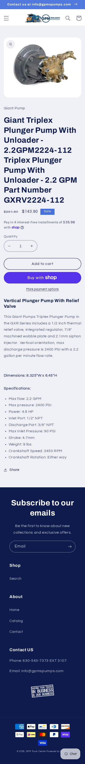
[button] (6, 18)
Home (14, 610)
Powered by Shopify (57, 751)
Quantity (10, 236)
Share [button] (14, 470)
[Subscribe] (69, 546)
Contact (16, 632)
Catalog (16, 621)
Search (15, 578)
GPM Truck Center (36, 751)
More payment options (42, 289)
